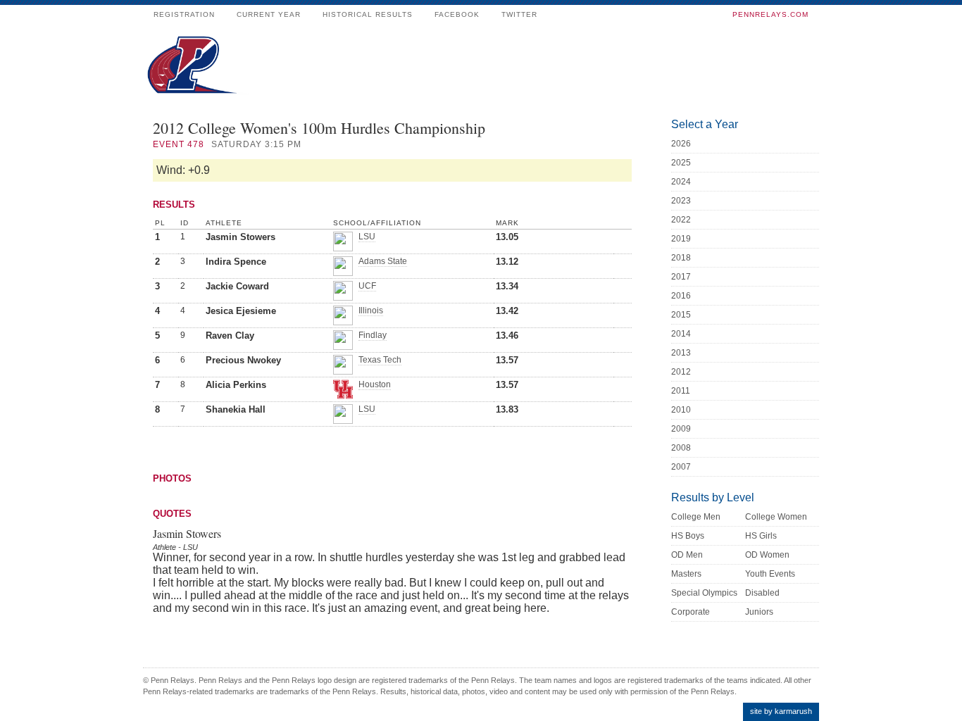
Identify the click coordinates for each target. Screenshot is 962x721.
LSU (366, 237)
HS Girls (761, 536)
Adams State (382, 261)
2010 (681, 410)
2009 (681, 429)
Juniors (759, 612)
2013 (681, 353)
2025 (681, 163)
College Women (776, 517)
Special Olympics (704, 593)
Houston (374, 384)
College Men (695, 517)
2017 (681, 277)
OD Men (687, 555)
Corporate (690, 612)
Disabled (762, 593)
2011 (680, 391)
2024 (681, 182)
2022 (681, 220)
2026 (681, 144)
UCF (367, 286)
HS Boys (687, 536)
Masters (686, 574)
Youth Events (770, 574)
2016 (681, 296)
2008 (681, 448)
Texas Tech (379, 360)
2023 (681, 201)
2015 (681, 315)
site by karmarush (781, 711)
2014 (681, 334)
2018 (681, 258)
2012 (681, 372)
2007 (681, 467)
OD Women (767, 555)
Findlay (372, 335)
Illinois (370, 310)
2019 (681, 239)
